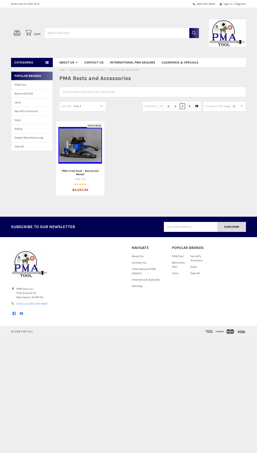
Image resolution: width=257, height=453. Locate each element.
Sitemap (137, 286)
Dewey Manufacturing (28, 137)
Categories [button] (23, 62)
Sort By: (67, 106)
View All (19, 146)
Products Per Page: (218, 106)
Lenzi (17, 102)
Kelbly (18, 129)
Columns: (151, 106)
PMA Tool (20, 85)
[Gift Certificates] (17, 33)
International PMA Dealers (132, 62)
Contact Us (94, 62)
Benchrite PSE (23, 93)
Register (240, 4)
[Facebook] (14, 313)
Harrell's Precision (26, 111)
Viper (17, 120)
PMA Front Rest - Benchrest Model (80, 172)
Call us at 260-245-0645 (32, 303)
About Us (66, 62)
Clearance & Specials (180, 62)
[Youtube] (21, 313)
